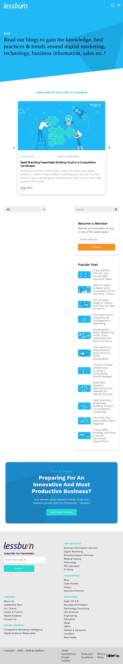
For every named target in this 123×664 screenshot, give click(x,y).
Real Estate (70, 637)
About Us (9, 601)
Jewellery (69, 633)
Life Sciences (71, 612)
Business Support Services (78, 555)
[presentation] (14, 148)
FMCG (67, 626)
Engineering (70, 615)
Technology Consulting (76, 608)
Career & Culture (13, 612)
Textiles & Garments (75, 630)
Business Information (76, 604)
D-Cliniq (68, 569)
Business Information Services (81, 548)
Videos (67, 587)
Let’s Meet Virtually (61, 512)
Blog (66, 580)
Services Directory (74, 590)
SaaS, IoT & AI (71, 601)
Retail (67, 623)
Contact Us (10, 619)
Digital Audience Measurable (19, 633)
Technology (70, 562)
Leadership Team (13, 604)
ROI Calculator (72, 566)
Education (69, 619)
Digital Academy (12, 615)
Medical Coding (72, 559)
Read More (26, 187)
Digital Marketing (68, 156)
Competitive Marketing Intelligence (23, 629)
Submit (96, 247)
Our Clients (10, 608)
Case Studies (71, 583)
